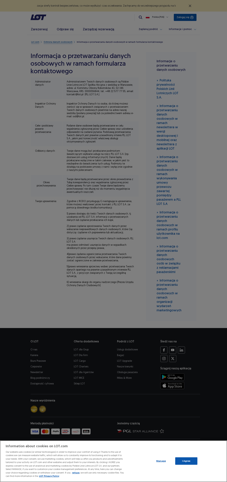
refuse (75, 472)
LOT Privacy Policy (49, 476)
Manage (161, 461)
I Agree (186, 461)
